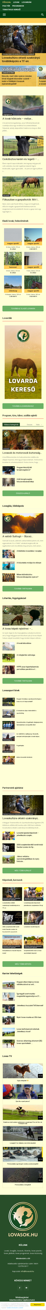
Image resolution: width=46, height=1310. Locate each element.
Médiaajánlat (22, 1297)
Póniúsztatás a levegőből (23, 1185)
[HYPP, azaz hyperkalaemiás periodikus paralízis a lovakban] (8, 670)
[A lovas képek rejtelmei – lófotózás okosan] (23, 615)
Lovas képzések (30, 923)
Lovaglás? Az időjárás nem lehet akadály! (23, 1143)
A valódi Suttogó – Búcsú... (17, 536)
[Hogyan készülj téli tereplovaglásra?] (8, 470)
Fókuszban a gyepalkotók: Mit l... (20, 199)
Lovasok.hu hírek (8, 72)
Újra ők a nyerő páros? (23, 1101)
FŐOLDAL (6, 2)
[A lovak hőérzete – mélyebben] (23, 105)
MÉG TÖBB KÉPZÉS (23, 964)
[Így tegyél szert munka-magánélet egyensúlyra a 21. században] (8, 996)
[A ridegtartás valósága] (8, 658)
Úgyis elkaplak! (22, 1080)
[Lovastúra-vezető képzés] (34, 918)
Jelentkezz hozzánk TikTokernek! (30, 1005)
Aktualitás (6, 195)
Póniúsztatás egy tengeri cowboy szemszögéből (22, 1164)
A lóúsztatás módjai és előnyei (29, 563)
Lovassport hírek (11, 690)
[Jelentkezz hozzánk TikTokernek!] (8, 1008)
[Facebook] (19, 1287)
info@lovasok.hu (27, 1271)
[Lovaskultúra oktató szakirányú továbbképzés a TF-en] (23, 45)
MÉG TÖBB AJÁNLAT (23, 871)
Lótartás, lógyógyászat (14, 598)
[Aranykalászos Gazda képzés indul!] (12, 941)
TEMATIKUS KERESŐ (11, 9)
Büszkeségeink (8, 763)
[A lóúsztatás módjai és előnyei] (8, 566)
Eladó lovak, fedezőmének (15, 221)
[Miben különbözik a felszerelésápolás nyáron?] (8, 577)
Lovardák (7, 318)
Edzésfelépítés (7, 740)
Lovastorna (6, 716)
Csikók (5, 155)
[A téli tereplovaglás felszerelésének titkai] (8, 482)
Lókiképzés (6, 532)
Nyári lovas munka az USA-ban (29, 1017)
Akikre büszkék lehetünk (24, 757)
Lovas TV (7, 1056)
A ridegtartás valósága (26, 655)
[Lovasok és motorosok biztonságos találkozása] (23, 440)
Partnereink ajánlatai (12, 788)
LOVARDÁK (27, 2)
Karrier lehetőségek (12, 973)
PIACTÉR (6, 6)
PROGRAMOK (18, 6)
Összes (29, 425)
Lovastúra (6, 449)
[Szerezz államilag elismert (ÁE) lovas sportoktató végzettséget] (8, 1044)
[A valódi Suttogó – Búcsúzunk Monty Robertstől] (23, 523)
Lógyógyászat (7, 114)
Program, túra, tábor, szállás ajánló (19, 415)
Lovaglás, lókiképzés (13, 506)
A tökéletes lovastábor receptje (29, 551)
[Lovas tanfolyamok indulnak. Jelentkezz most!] (8, 1032)
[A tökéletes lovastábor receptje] (8, 554)
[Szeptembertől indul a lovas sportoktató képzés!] (34, 941)
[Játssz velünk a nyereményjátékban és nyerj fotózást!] (8, 859)
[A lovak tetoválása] (8, 646)
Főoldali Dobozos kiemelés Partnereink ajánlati (18, 54)
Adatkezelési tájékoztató (22, 1300)
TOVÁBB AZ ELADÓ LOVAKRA (23, 309)
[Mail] (26, 1287)
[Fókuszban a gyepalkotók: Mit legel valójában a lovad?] (23, 186)
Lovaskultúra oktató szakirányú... (20, 818)
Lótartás (5, 624)
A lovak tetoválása (24, 643)
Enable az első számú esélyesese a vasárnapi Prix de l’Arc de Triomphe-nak (22, 1122)
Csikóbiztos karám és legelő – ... (20, 159)
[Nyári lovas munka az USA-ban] (8, 1020)
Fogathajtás (7, 728)
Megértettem (37, 1304)
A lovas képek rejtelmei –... (17, 628)
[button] (42, 14)
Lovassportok (7, 705)
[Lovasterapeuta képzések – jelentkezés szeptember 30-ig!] (8, 836)
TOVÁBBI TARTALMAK (23, 589)
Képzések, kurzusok (12, 880)
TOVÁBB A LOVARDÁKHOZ (23, 406)
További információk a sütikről (15, 1307)
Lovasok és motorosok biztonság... (22, 452)
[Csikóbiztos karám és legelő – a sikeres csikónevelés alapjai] (23, 146)
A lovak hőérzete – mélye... (17, 118)
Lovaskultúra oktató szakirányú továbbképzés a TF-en (11, 905)
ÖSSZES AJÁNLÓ (23, 493)
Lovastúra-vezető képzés (32, 927)
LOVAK (16, 2)
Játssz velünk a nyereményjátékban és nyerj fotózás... (28, 858)
